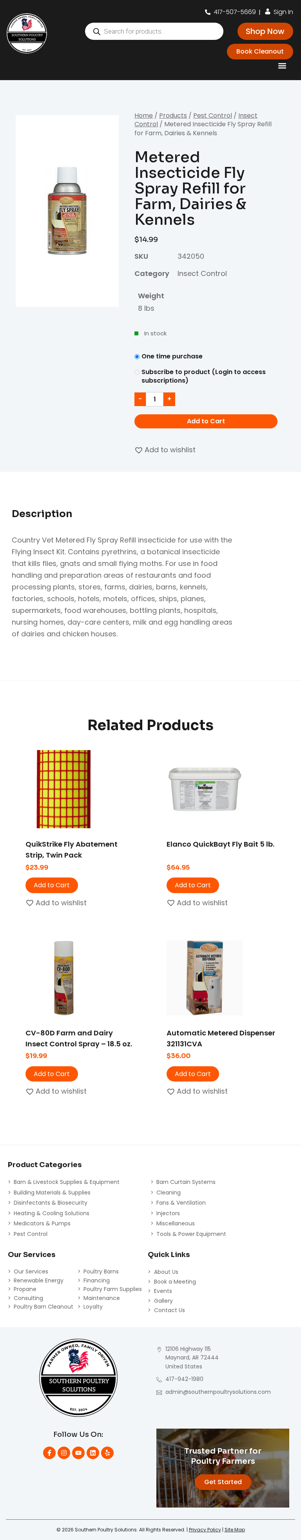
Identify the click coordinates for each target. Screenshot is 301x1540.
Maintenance (101, 1298)
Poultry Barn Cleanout (43, 1307)
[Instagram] (64, 1453)
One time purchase (172, 356)
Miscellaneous (175, 1223)
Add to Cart (206, 421)
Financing (96, 1280)
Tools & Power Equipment (191, 1234)
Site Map (235, 1529)
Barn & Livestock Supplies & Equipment (67, 1182)
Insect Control (202, 273)
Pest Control (212, 115)
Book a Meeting (175, 1282)
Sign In (283, 11)
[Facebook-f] (49, 1453)
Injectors (168, 1213)
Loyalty (93, 1307)
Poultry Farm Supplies (112, 1289)
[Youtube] (78, 1453)
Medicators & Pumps (42, 1223)
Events (163, 1291)
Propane (25, 1289)
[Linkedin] (93, 1453)
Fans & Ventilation (181, 1203)
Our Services (31, 1271)
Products (173, 115)
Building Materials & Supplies (52, 1192)
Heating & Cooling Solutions (51, 1213)
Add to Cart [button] (52, 885)
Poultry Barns (101, 1271)
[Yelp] (107, 1453)
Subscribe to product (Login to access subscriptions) (203, 376)
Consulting (28, 1298)
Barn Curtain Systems (186, 1182)
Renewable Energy (38, 1280)
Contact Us (169, 1310)
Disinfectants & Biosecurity (50, 1203)
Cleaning (168, 1192)
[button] (282, 65)
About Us (166, 1272)
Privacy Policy (205, 1529)
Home (143, 115)
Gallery (163, 1301)
